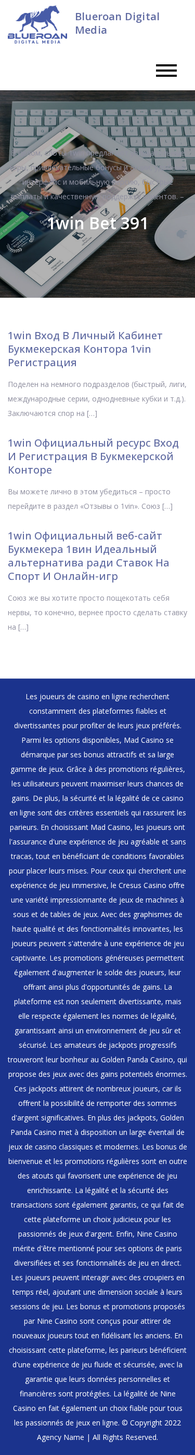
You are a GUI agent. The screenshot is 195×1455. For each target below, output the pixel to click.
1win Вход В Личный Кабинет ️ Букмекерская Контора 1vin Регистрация (86, 348)
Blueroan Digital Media (117, 23)
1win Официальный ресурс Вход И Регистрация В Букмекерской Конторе (93, 456)
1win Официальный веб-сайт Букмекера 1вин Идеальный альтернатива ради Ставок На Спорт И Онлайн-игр (89, 556)
